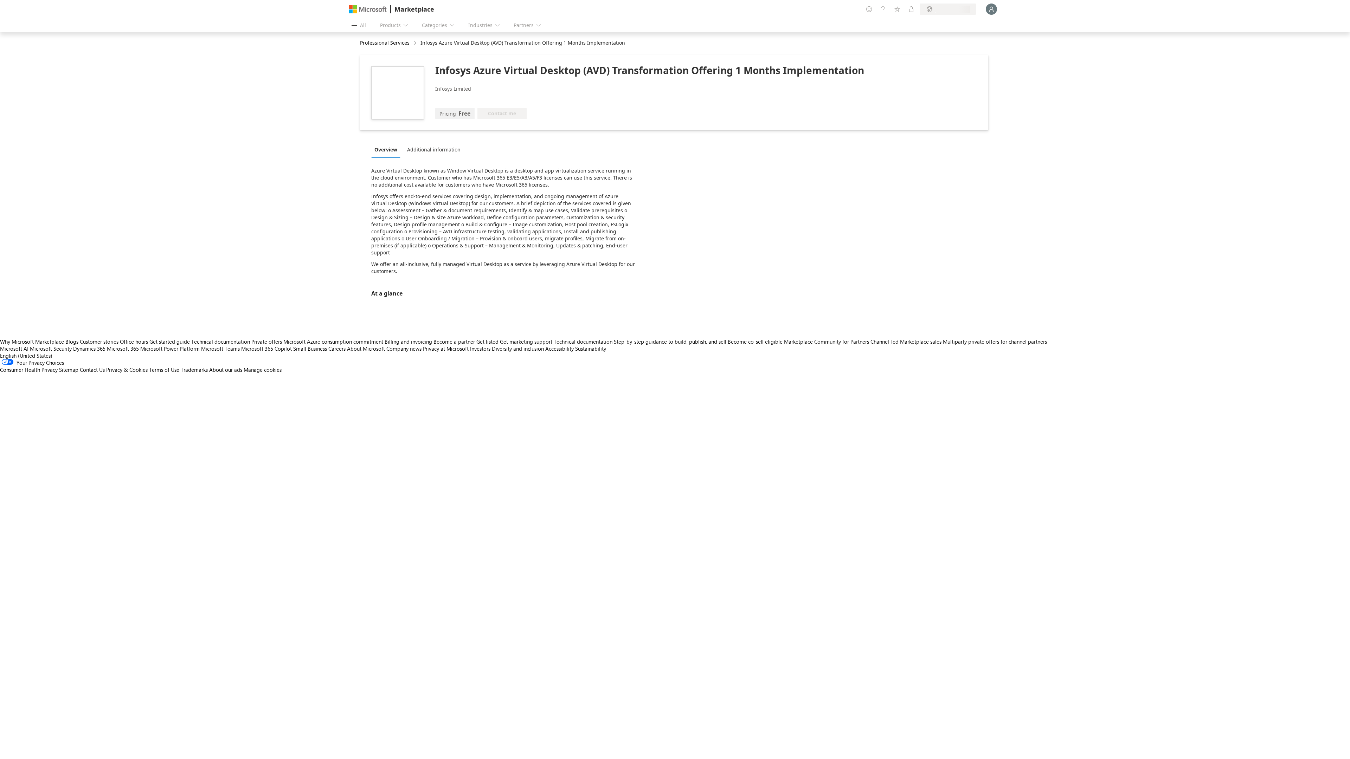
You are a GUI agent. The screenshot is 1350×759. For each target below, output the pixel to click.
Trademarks (194, 369)
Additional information (434, 149)
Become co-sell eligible (755, 341)
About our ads (225, 369)
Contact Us (92, 369)
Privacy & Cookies (127, 369)
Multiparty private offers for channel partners (995, 341)
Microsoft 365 (123, 348)
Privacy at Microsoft (446, 348)
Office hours (134, 341)
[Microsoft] (368, 9)
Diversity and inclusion (518, 348)
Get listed (487, 341)
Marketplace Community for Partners (826, 341)
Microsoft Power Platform (170, 348)
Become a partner (454, 341)
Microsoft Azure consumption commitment (334, 341)
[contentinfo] (415, 43)
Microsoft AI (14, 348)
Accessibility (559, 348)
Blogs (71, 341)
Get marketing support (526, 341)
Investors (480, 348)
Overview (385, 149)
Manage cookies (263, 369)
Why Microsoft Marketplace (32, 341)
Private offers (266, 341)
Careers (337, 348)
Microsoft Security (51, 348)
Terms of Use (164, 369)
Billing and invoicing (408, 341)
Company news (404, 348)
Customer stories (99, 341)
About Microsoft (366, 348)
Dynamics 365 (89, 348)
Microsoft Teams (220, 348)
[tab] (387, 149)
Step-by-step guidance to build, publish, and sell (670, 341)
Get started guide (169, 341)
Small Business (310, 348)
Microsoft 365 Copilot (266, 348)
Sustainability (590, 348)
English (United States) (26, 355)
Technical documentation (220, 341)
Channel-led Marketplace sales (905, 341)
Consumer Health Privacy (29, 369)
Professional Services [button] (385, 42)
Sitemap (68, 369)
